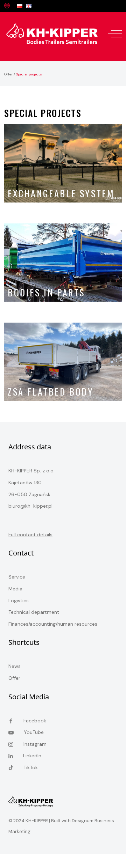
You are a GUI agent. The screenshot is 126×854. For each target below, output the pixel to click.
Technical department (33, 612)
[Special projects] (52, 33)
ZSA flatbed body (51, 391)
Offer (8, 74)
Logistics (18, 600)
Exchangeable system (61, 193)
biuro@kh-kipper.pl (30, 506)
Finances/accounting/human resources (52, 624)
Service (16, 577)
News (14, 666)
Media (15, 589)
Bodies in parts (46, 292)
